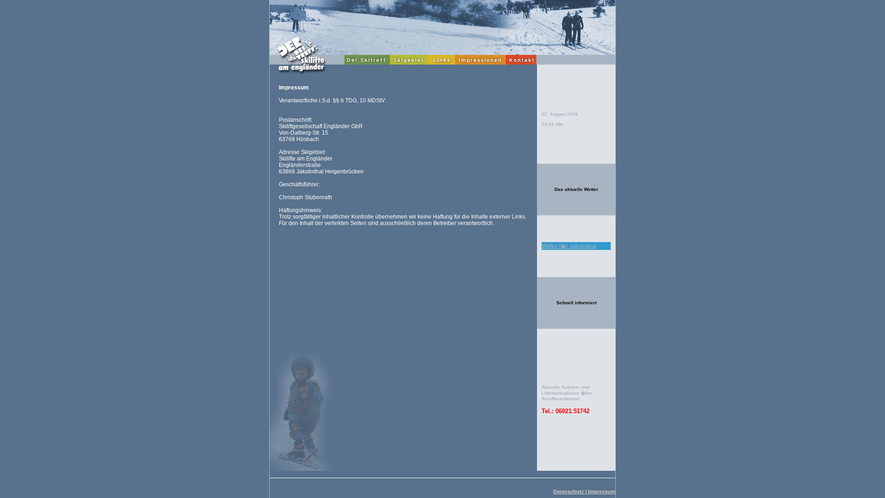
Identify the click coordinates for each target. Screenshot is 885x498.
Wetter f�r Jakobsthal (569, 246)
